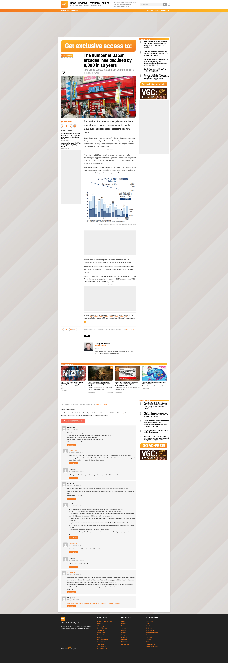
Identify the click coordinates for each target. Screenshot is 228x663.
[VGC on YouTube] (164, 10)
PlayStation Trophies (152, 632)
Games (123, 632)
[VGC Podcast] (158, 10)
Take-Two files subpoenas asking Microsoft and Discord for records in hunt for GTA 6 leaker (156, 53)
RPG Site (148, 639)
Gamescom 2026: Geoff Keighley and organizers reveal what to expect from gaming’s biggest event (156, 76)
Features (95, 3)
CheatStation (150, 621)
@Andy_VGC (99, 348)
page (123, 413)
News (73, 3)
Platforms (124, 637)
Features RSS (125, 642)
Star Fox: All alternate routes (122, 4)
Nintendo (86, 5)
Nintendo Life (150, 630)
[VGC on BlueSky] (162, 10)
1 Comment (110, 392)
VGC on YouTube (102, 648)
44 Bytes (72, 648)
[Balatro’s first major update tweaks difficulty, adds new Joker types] (73, 373)
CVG (147, 623)
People (123, 630)
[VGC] (64, 4)
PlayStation (74, 5)
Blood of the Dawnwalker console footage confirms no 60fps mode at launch (99, 384)
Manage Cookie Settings (104, 621)
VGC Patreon (101, 642)
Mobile (100, 5)
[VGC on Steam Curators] (168, 10)
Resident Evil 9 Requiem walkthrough (125, 3)
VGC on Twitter (101, 646)
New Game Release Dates (121, 6)
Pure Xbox (149, 635)
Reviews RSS (125, 644)
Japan (87, 335)
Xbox (80, 5)
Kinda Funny (150, 628)
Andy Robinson (65, 73)
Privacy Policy (101, 632)
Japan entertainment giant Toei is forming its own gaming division (71, 144)
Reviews (82, 3)
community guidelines (101, 404)
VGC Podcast (101, 644)
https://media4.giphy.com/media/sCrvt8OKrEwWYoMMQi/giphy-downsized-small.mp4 (94, 603)
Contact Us (100, 630)
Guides (105, 3)
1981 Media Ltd (67, 623)
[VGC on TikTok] (166, 10)
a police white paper (107, 279)
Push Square (149, 637)
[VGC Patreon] (155, 10)
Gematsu (148, 626)
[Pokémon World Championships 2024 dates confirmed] (154, 373)
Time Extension (150, 644)
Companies (124, 635)
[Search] (165, 4)
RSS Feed (99, 637)
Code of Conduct (102, 628)
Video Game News (67, 55)
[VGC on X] (160, 10)
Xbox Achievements (152, 646)
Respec (148, 642)
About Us (100, 623)
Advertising (100, 626)
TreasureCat (73, 450)
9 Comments (68, 121)
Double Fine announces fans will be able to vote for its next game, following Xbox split (126, 384)
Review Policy (101, 635)
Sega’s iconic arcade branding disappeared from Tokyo (108, 315)
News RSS (124, 639)
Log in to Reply (71, 445)
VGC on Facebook (102, 639)
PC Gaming (94, 5)
